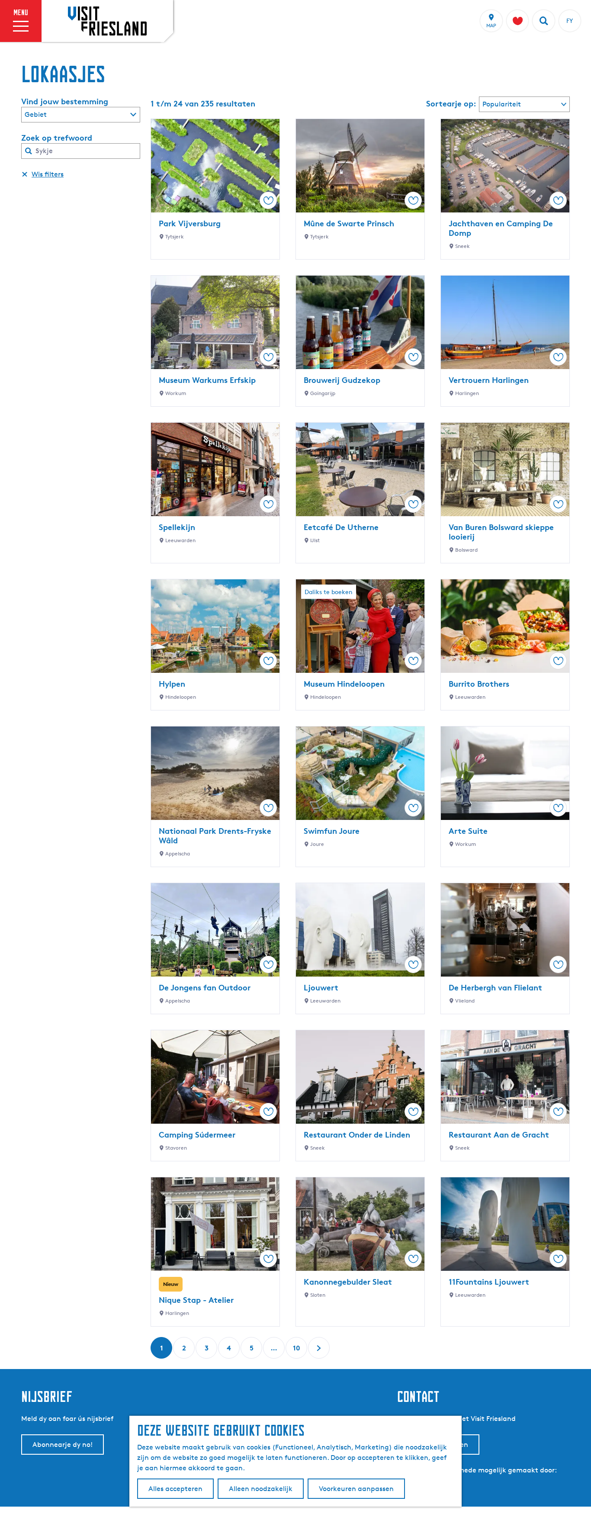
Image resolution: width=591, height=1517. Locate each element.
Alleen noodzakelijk (260, 1489)
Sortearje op (451, 103)
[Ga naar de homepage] (107, 20)
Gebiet (36, 114)
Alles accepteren (175, 1489)
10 (297, 1351)
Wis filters (48, 174)
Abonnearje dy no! (62, 1444)
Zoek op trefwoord (56, 137)
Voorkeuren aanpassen (356, 1489)
